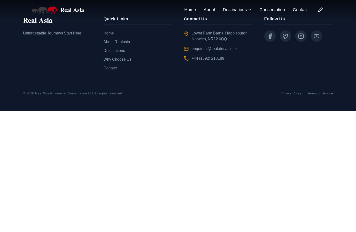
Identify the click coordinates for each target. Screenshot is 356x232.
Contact (300, 9)
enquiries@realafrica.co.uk (215, 49)
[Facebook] (270, 36)
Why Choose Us (117, 59)
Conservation (272, 9)
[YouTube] (316, 36)
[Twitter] (285, 36)
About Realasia (116, 42)
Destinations (235, 9)
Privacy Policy (291, 93)
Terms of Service (320, 93)
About (209, 9)
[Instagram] (301, 36)
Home (190, 9)
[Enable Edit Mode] (320, 10)
